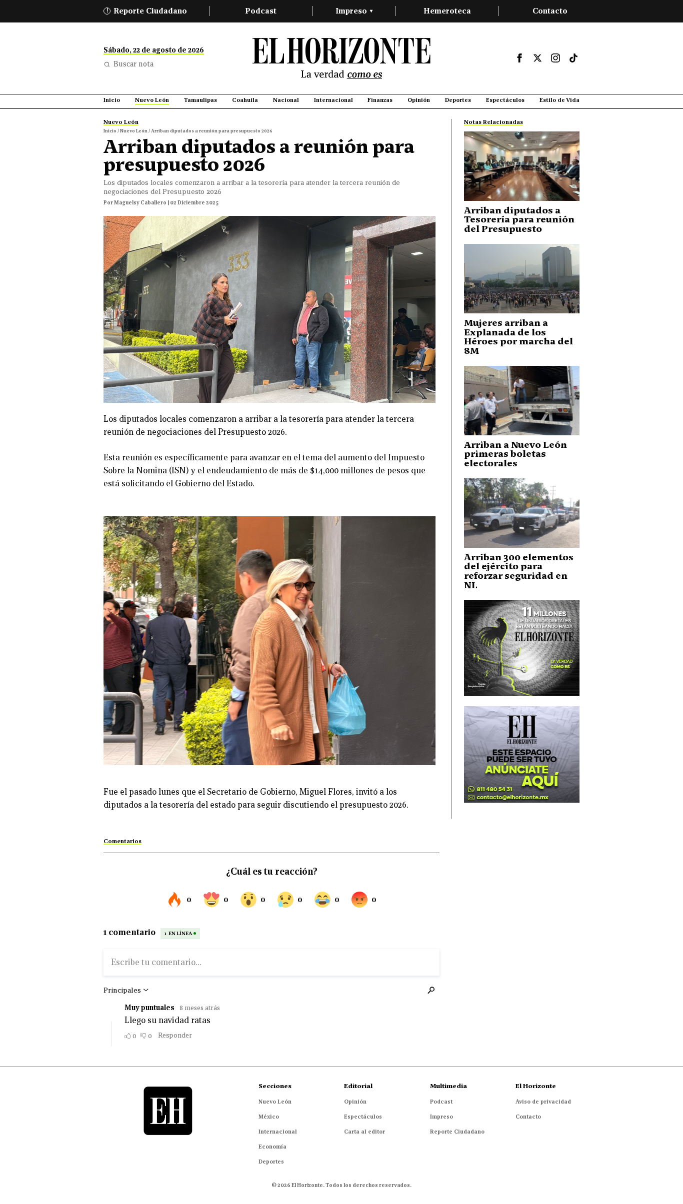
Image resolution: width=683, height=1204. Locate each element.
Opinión (355, 1101)
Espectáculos (363, 1116)
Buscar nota (134, 63)
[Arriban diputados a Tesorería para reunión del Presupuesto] (522, 166)
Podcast (260, 10)
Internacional (277, 1131)
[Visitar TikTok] (574, 58)
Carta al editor (364, 1131)
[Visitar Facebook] (520, 58)
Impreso (354, 10)
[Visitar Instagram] (556, 58)
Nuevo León (275, 1101)
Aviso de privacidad (543, 1101)
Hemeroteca (447, 10)
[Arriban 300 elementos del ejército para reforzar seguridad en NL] (522, 513)
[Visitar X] (538, 58)
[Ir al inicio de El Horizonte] (342, 58)
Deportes (271, 1161)
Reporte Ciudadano (147, 10)
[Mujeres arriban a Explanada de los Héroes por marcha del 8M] (522, 278)
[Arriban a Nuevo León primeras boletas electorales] (522, 400)
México (268, 1116)
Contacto (550, 10)
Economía (272, 1146)
